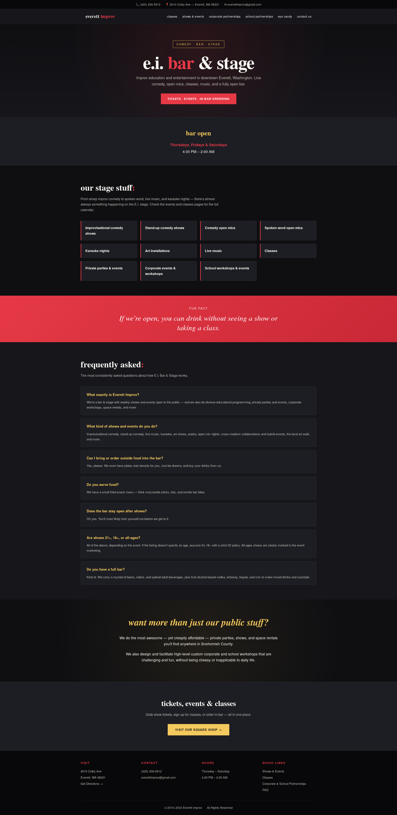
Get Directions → (92, 783)
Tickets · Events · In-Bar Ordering (198, 99)
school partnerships (259, 16)
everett (100, 16)
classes (172, 16)
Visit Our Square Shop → (198, 730)
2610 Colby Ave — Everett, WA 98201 (194, 4)
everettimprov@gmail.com (244, 4)
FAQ (265, 790)
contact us (304, 16)
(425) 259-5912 (150, 4)
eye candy (285, 16)
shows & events (193, 16)
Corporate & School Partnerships (284, 783)
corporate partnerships (225, 16)
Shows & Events (273, 771)
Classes (267, 777)
